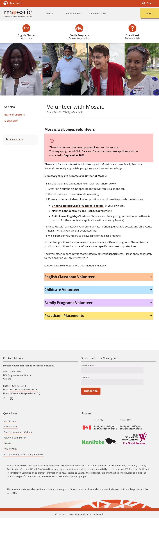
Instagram (12, 402)
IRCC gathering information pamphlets (23, 454)
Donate (7, 443)
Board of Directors (14, 114)
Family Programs (79, 36)
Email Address (89, 365)
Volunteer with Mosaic (15, 437)
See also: (10, 107)
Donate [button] (150, 13)
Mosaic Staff (11, 120)
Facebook (5, 402)
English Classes (26, 36)
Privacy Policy (10, 448)
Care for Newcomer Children (18, 432)
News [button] (48, 13)
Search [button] (151, 3)
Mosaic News (10, 421)
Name (85, 377)
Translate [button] (15, 3)
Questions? (132, 36)
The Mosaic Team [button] (97, 13)
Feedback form (14, 139)
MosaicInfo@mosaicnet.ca (23, 389)
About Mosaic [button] (73, 13)
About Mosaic (11, 426)
